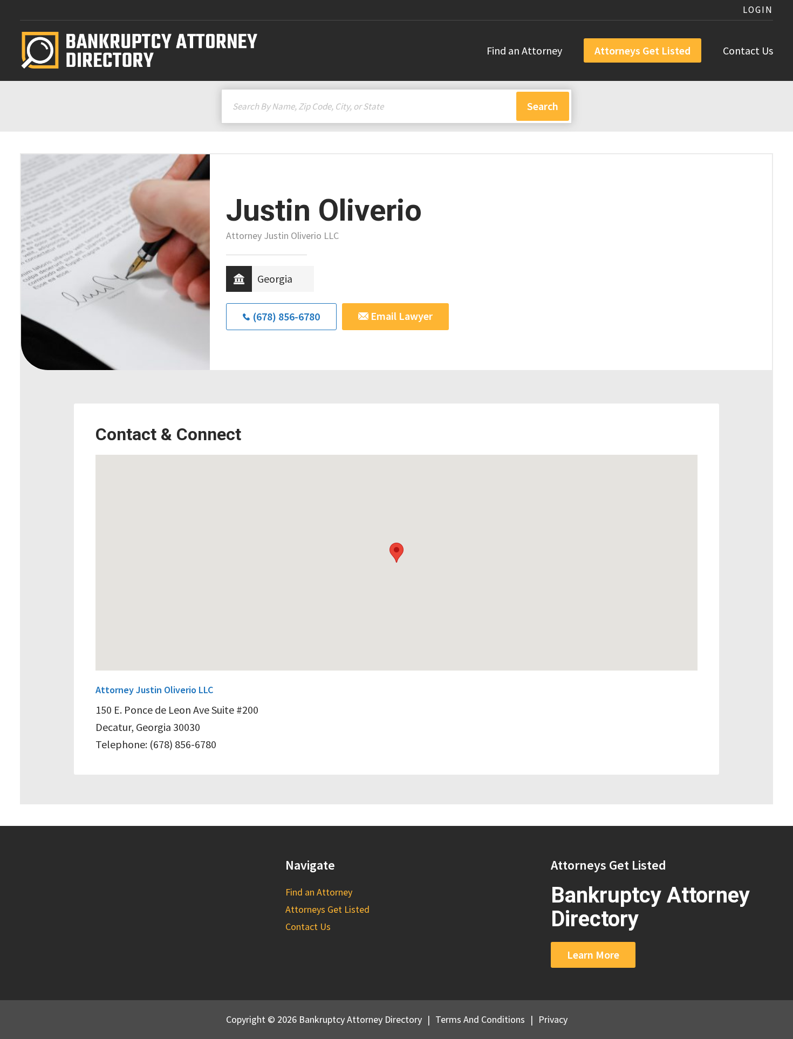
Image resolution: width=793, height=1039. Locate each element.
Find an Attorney (524, 50)
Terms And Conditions (480, 1019)
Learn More (593, 954)
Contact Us (748, 50)
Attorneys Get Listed (642, 50)
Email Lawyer (400, 316)
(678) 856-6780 (286, 316)
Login (758, 10)
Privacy (553, 1019)
